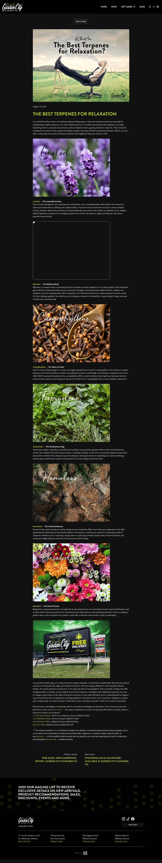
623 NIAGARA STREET (42, 721)
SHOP (114, 6)
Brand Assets (133, 825)
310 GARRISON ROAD (42, 718)
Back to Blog (81, 21)
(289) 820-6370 (121, 841)
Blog (142, 6)
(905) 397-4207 (24, 841)
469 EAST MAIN (39, 725)
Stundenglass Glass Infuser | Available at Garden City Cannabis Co (106, 761)
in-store (59, 709)
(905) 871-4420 (56, 841)
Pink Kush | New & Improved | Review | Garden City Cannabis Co (56, 759)
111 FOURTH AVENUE (42, 715)
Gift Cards (127, 6)
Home (104, 6)
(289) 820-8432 (89, 841)
